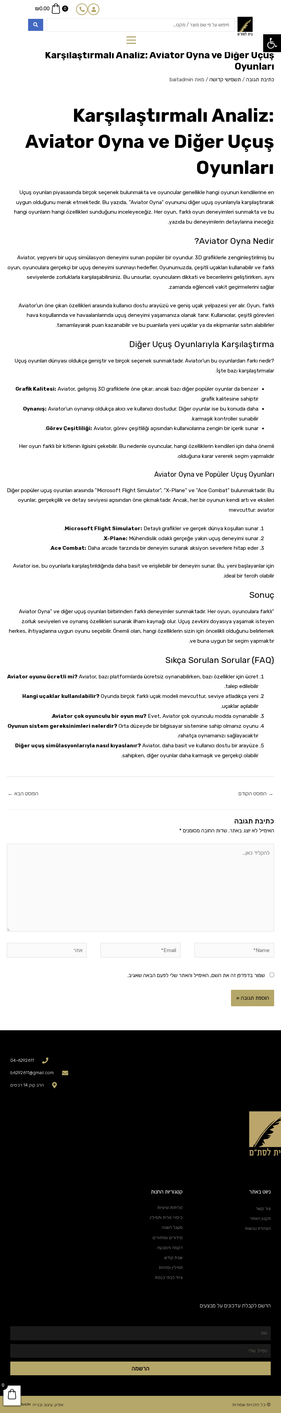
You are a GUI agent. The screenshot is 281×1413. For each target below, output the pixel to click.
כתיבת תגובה (260, 79)
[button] (272, 43)
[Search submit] (35, 25)
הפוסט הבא (23, 794)
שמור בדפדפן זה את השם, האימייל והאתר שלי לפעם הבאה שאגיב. (196, 975)
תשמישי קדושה (225, 79)
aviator (265, 510)
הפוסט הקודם (256, 794)
